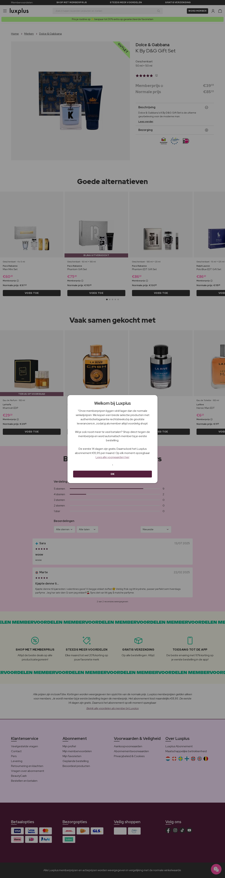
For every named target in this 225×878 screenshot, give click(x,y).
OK (113, 474)
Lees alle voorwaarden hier (112, 457)
